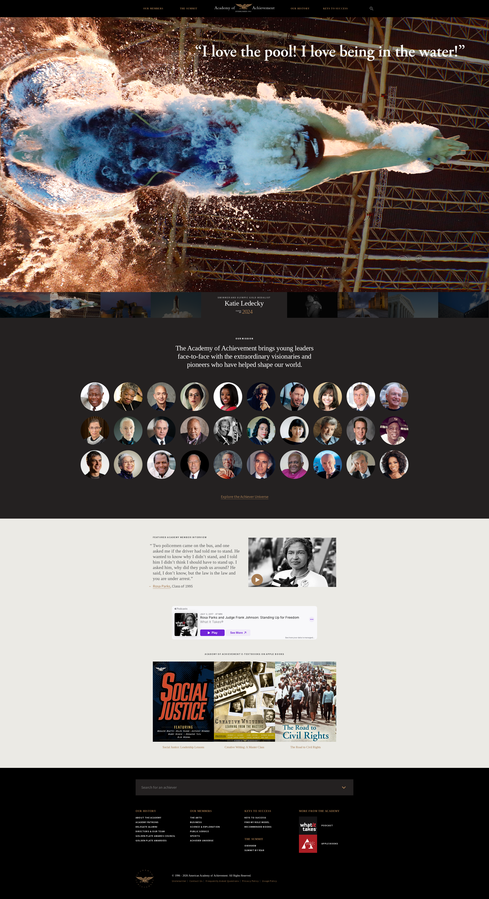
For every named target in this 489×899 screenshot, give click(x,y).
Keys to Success (335, 8)
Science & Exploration (205, 826)
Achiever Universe (202, 840)
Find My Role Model (257, 822)
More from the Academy (319, 811)
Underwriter (179, 881)
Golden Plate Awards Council (155, 835)
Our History (300, 8)
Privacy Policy (250, 881)
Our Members (153, 8)
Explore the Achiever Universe (244, 496)
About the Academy (148, 817)
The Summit (188, 8)
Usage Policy (269, 881)
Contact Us (195, 881)
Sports (195, 835)
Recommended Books (258, 826)
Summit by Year (254, 850)
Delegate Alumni (146, 826)
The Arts (196, 817)
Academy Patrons (147, 822)
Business (196, 822)
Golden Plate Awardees (151, 840)
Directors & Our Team (150, 831)
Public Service (199, 831)
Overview (250, 845)
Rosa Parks (161, 586)
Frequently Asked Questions (222, 881)
